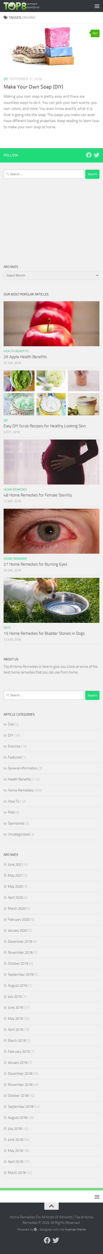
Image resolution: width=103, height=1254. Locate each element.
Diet (11, 724)
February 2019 (19, 1051)
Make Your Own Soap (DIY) (33, 87)
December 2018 (20, 1073)
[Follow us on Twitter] (96, 155)
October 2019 (18, 963)
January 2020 (17, 930)
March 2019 (17, 1040)
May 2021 (15, 875)
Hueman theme (75, 1229)
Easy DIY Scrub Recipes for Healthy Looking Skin (45, 426)
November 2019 (20, 952)
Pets (7, 628)
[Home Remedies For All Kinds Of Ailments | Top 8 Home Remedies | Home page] (28, 6)
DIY (6, 79)
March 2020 (17, 908)
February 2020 (19, 919)
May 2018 (15, 1150)
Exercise (14, 746)
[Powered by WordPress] (35, 1229)
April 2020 (15, 897)
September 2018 (20, 1106)
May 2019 (15, 1018)
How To (13, 801)
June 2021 (15, 864)
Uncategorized (19, 834)
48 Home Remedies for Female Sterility (38, 495)
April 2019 (15, 1029)
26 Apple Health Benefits (25, 356)
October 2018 (18, 1095)
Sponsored (16, 823)
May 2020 (15, 886)
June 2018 (15, 1139)
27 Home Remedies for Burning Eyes (35, 564)
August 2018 (17, 1117)
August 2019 (17, 985)
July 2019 (15, 996)
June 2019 (15, 1007)
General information (23, 768)
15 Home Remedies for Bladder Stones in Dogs (44, 633)
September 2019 (20, 974)
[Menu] (97, 6)
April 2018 (15, 1161)
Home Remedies (15, 489)
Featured (15, 757)
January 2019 (17, 1062)
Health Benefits (16, 351)
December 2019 (20, 941)
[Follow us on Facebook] (89, 155)
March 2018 (17, 1172)
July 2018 (15, 1128)
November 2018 (20, 1084)
